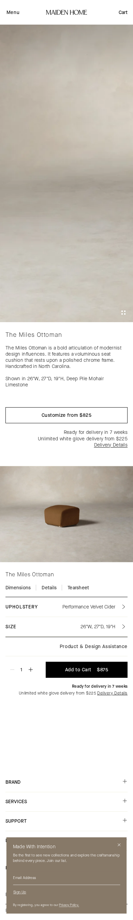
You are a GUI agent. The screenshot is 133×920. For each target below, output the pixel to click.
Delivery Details (111, 445)
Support (16, 821)
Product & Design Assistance (94, 646)
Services (16, 801)
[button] (12, 12)
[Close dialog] (119, 845)
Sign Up (19, 892)
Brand (12, 782)
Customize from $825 (67, 415)
